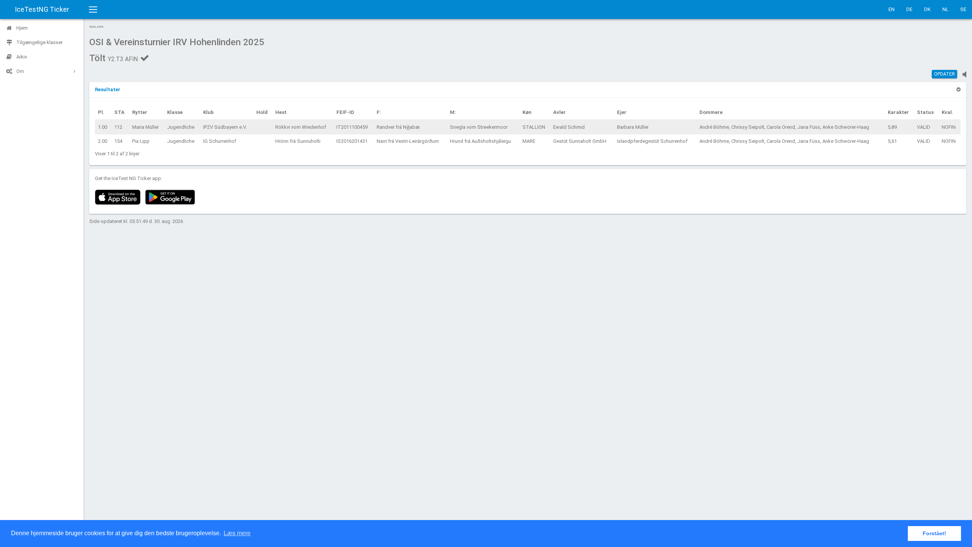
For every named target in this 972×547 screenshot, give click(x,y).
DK (927, 9)
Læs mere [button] (237, 533)
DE (909, 9)
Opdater (944, 74)
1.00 (102, 127)
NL (945, 9)
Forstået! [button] (934, 533)
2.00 (102, 141)
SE (963, 9)
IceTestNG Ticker (42, 9)
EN (891, 9)
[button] (107, 89)
